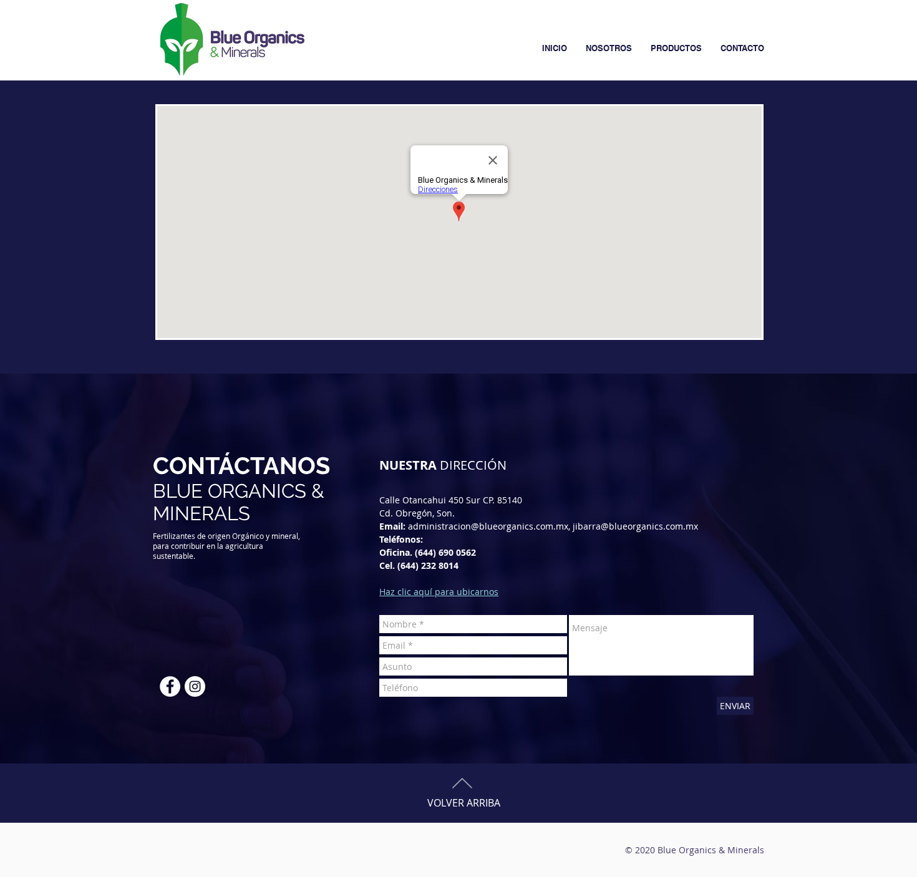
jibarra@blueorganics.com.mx (635, 526)
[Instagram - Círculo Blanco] (195, 686)
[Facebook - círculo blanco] (170, 686)
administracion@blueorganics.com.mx (488, 526)
